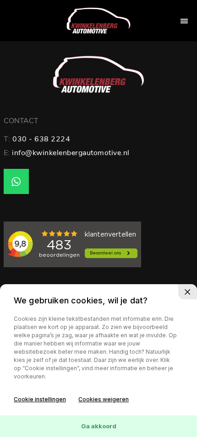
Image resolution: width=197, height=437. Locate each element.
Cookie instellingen (40, 399)
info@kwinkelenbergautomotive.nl (71, 153)
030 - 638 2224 (41, 139)
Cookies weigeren (103, 399)
